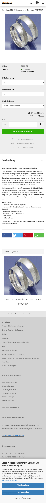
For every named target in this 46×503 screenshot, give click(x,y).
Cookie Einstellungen (9, 366)
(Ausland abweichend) (27, 71)
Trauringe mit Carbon (9, 393)
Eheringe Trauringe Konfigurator (12, 330)
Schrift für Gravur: (8, 101)
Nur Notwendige (23, 492)
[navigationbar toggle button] (43, 3)
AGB (3, 346)
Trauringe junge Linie (9, 390)
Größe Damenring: (8, 78)
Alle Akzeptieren (23, 485)
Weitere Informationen (23, 498)
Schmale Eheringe (8, 386)
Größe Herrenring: (8, 89)
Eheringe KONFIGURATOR (10, 407)
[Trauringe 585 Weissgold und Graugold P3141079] (23, 31)
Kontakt (4, 334)
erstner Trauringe (8, 400)
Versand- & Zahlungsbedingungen (13, 326)
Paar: (3, 120)
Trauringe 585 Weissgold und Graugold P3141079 (23, 299)
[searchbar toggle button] (31, 3)
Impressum (5, 338)
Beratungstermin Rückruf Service (13, 354)
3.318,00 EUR (23, 304)
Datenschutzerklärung (9, 480)
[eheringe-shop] (6, 3)
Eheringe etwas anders (9, 382)
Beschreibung (8, 160)
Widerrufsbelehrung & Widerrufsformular (15, 342)
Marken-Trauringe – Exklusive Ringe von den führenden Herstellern (20, 360)
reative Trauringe (8, 397)
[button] (5, 124)
